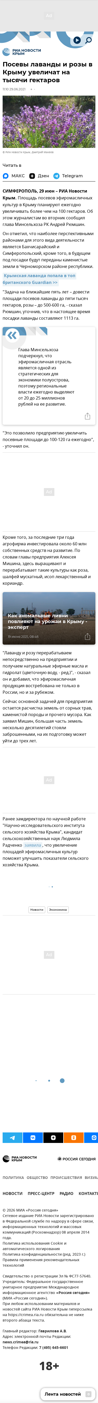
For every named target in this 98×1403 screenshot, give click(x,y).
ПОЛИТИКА (13, 1178)
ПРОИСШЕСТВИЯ (66, 1178)
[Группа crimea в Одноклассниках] (74, 1137)
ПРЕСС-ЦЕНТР (41, 1194)
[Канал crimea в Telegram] (12, 1137)
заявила (33, 845)
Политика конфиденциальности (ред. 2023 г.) (44, 1255)
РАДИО (66, 1194)
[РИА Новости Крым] (21, 52)
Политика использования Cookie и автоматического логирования (34, 1246)
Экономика (58, 910)
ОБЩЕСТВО (37, 1178)
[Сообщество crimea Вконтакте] (33, 1137)
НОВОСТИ (12, 1194)
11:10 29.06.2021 (14, 89)
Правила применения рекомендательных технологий (41, 1263)
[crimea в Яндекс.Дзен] (53, 1137)
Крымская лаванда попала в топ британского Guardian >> (39, 279)
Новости (36, 910)
